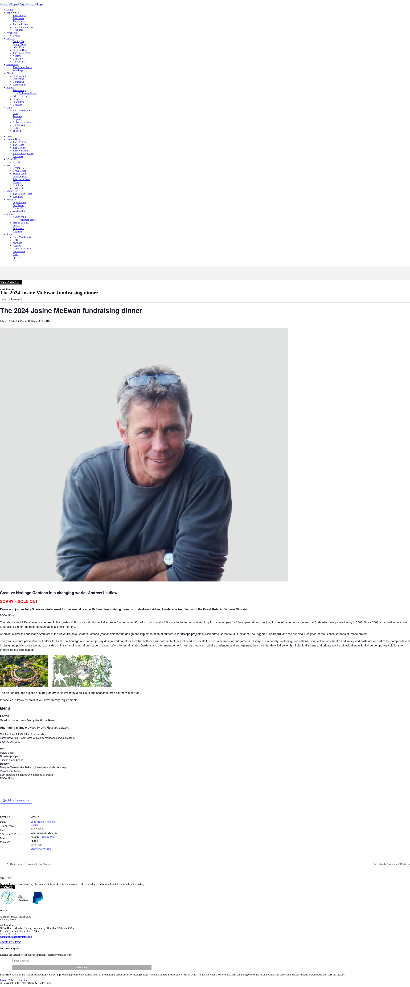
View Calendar (9, 282)
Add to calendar (16, 800)
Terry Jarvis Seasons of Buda (390, 864)
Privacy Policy (7, 980)
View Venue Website (41, 848)
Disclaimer (23, 980)
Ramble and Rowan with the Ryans (29, 864)
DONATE (6, 887)
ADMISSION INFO (10, 942)
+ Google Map (47, 836)
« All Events (7, 289)
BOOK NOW (7, 615)
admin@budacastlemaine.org (16, 936)
